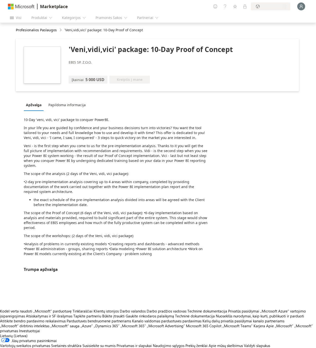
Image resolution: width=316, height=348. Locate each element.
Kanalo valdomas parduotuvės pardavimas (166, 320)
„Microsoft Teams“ (237, 325)
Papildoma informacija (67, 105)
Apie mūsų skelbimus (226, 345)
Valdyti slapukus (257, 345)
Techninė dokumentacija (207, 311)
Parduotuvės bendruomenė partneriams (99, 320)
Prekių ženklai (196, 345)
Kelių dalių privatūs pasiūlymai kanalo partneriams (243, 320)
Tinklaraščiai (83, 311)
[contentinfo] (61, 30)
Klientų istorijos (106, 311)
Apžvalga (33, 105)
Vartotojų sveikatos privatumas (25, 345)
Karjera (259, 325)
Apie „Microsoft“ (279, 325)
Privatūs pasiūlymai (243, 311)
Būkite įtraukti (113, 315)
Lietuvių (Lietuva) (14, 335)
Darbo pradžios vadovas (166, 311)
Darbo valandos (133, 311)
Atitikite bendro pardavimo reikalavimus (33, 320)
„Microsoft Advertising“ (166, 325)
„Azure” (86, 325)
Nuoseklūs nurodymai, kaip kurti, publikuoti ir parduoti (260, 315)
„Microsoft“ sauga (64, 325)
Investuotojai (29, 330)
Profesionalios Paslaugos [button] (36, 30)
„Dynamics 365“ (106, 325)
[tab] (35, 104)
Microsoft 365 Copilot (203, 325)
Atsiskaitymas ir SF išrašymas (49, 315)
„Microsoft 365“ (133, 325)
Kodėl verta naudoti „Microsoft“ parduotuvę (36, 311)
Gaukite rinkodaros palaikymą (150, 315)
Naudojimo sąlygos (168, 345)
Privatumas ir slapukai (134, 345)
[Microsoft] (21, 6)
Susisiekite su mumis (99, 345)
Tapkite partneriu (87, 315)
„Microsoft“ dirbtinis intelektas (24, 325)
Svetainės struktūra (66, 345)
